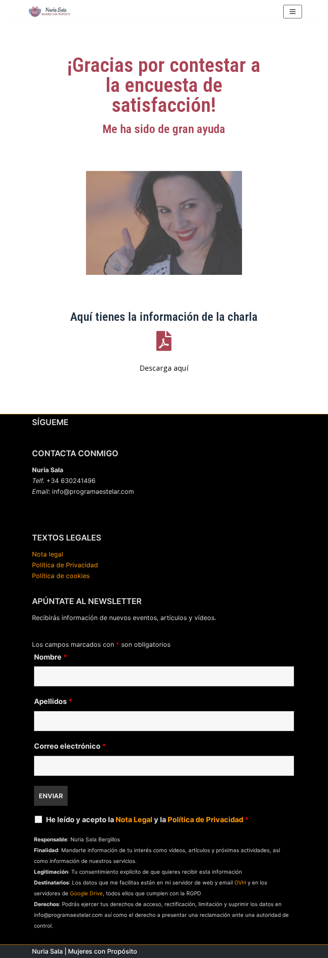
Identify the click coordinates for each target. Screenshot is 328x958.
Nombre (50, 657)
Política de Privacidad (65, 565)
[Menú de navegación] (292, 11)
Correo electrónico (70, 746)
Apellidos (53, 702)
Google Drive (86, 893)
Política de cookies (61, 576)
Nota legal (47, 554)
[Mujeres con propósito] (50, 12)
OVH (240, 882)
